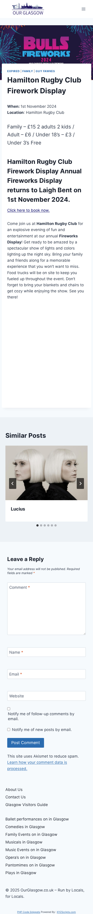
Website (16, 696)
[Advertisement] (46, 354)
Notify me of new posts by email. (42, 729)
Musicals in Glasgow (23, 842)
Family (27, 71)
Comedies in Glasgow (25, 827)
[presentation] (46, 473)
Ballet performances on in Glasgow (37, 819)
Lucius (18, 509)
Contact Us (15, 797)
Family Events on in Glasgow (31, 834)
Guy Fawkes (45, 71)
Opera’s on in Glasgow (25, 857)
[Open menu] (83, 8)
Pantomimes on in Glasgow (30, 865)
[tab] (37, 525)
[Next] (80, 483)
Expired (13, 71)
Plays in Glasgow (20, 872)
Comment (19, 587)
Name (16, 652)
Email (15, 674)
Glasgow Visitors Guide (26, 804)
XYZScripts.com (66, 912)
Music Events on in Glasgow (30, 850)
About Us (14, 789)
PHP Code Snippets (28, 912)
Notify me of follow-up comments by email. (41, 716)
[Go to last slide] (12, 483)
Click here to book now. (28, 210)
